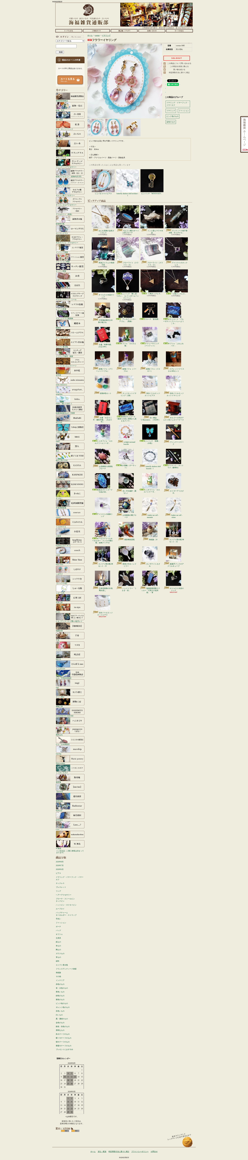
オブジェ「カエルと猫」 (128, 345)
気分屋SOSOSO (62, 489)
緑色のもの (60, 996)
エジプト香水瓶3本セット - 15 (105, 565)
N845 (58, 441)
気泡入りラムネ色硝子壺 (106, 264)
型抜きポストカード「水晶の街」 (105, 491)
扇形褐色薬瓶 (129, 540)
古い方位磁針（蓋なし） (129, 492)
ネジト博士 (60, 697)
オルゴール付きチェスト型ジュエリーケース (173, 419)
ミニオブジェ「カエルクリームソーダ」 (104, 442)
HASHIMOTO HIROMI (64, 716)
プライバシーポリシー (140, 1152)
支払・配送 (102, 1152)
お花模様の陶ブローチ (129, 516)
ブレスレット (61, 887)
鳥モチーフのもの (63, 1034)
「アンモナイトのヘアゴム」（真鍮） (127, 320)
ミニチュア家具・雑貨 (64, 356)
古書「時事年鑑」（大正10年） (105, 346)
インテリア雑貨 (62, 252)
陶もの (58, 950)
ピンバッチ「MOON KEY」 (152, 194)
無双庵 (58, 782)
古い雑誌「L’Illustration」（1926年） (150, 419)
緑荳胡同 (59, 820)
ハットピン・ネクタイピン (66, 905)
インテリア (60, 980)
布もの (58, 946)
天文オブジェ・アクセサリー (67, 243)
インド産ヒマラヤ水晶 (155, 232)
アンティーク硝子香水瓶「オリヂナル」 (178, 232)
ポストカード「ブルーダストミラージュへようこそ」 (173, 321)
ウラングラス (61, 157)
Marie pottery (60, 763)
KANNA (59, 470)
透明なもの (60, 1030)
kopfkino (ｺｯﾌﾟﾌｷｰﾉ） (64, 545)
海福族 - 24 (153, 540)
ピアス (58, 873)
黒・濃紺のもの (62, 1019)
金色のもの (60, 1023)
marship (58, 754)
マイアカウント (69, 37)
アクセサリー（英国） (64, 214)
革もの (58, 957)
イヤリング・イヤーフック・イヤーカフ (69, 878)
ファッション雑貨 (63, 262)
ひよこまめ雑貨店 (63, 744)
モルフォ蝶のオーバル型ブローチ (130, 232)
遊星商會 (59, 801)
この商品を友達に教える (179, 66)
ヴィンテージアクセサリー (66, 167)
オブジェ (59, 934)
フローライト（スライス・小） (130, 264)
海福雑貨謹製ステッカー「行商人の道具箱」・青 (150, 590)
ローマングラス (62, 233)
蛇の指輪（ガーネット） (128, 466)
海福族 (58, 973)
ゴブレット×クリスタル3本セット (176, 370)
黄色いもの (60, 992)
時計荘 (58, 659)
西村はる (59, 735)
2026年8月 (60, 862)
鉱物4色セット (105, 393)
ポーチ (58, 927)
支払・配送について (96, 31)
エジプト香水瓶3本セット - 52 (176, 541)
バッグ (58, 930)
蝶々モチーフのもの (63, 1038)
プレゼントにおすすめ (64, 1049)
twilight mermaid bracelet (129, 443)
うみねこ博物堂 (62, 432)
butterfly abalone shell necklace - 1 (128, 195)
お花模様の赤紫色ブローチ (106, 467)
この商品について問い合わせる (179, 63)
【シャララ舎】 (62, 583)
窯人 (57, 451)
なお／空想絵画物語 (63, 678)
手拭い (58, 919)
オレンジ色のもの (63, 1007)
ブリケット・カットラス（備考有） (175, 466)
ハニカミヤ (60, 725)
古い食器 (59, 120)
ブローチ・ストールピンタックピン (65, 900)
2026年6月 (60, 869)
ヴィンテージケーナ (177, 443)
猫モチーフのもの (63, 1042)
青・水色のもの (62, 988)
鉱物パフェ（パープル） (129, 370)
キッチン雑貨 (61, 271)
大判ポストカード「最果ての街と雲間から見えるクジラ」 (126, 419)
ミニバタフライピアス (103, 194)
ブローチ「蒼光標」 (152, 319)
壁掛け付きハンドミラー (129, 565)
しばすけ (59, 574)
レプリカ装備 (61, 309)
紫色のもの (60, 1000)
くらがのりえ (61, 527)
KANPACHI (60, 479)
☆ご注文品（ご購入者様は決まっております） (70, 852)
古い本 (58, 148)
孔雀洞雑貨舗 (61, 508)
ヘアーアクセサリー (63, 895)
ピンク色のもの (62, 1003)
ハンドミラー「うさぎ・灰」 (129, 589)
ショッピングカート (179, 31)
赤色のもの (60, 984)
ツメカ (58, 650)
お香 (57, 280)
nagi (57, 687)
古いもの (59, 139)
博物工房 (59, 706)
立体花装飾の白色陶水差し (106, 589)
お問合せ (152, 31)
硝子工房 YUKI (62, 460)
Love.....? (59, 829)
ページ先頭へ (187, 1143)
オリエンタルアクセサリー (66, 205)
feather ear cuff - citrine (176, 516)
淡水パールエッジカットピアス (152, 394)
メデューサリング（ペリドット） (151, 345)
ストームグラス (62, 337)
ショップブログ (124, 31)
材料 (57, 961)
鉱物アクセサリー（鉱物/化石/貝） (69, 176)
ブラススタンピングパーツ (66, 366)
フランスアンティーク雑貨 (66, 969)
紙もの (58, 942)
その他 (58, 976)
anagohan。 (60, 394)
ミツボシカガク (62, 773)
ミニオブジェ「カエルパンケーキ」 (152, 491)
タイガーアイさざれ (177, 492)
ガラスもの (60, 954)
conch (58, 555)
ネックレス (60, 883)
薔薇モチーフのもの (63, 1046)
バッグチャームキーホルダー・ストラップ (66, 914)
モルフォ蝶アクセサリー (65, 195)
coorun (58, 517)
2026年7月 (60, 865)
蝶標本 (58, 328)
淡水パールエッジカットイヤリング (175, 394)
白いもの (59, 1015)
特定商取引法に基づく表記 (179, 73)
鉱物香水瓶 (60, 224)
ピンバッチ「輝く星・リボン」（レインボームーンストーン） (127, 296)
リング (58, 891)
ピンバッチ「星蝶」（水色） (152, 442)
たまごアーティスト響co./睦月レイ (69, 621)
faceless (58, 839)
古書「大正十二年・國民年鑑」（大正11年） (102, 420)
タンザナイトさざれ (153, 565)
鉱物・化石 (60, 110)
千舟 (57, 640)
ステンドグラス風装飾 (64, 318)
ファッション (61, 923)
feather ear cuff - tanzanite (153, 516)
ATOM (75, 1131)
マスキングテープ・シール (66, 299)
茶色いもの (60, 1011)
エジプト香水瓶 (62, 347)
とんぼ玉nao (60, 668)
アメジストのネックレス (179, 264)
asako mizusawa (61, 385)
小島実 (58, 536)
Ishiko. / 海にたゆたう (64, 403)
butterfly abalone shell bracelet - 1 (153, 467)
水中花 (58, 375)
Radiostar (59, 810)
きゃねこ (59, 498)
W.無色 (58, 848)
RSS (65, 1131)
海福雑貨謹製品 (62, 101)
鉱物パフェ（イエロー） (153, 370)
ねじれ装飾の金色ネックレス (106, 232)
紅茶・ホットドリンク (64, 129)
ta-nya (58, 612)
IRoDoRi (59, 422)
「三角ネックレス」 (154, 294)
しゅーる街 (60, 593)
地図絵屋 (59, 631)
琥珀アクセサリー (63, 186)
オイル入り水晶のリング (106, 296)
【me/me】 (60, 791)
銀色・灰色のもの (63, 1027)
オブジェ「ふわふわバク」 (176, 345)
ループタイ (60, 909)
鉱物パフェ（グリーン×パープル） (104, 370)
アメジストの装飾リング (105, 515)
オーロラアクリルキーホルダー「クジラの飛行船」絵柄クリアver (102, 541)
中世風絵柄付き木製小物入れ (105, 321)
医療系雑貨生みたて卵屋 (65, 413)
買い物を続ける (179, 70)
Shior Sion (59, 564)
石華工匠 (59, 602)
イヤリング (106, 35)
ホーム (69, 31)
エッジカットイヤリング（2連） (128, 394)
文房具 (58, 290)
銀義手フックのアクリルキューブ (175, 565)
